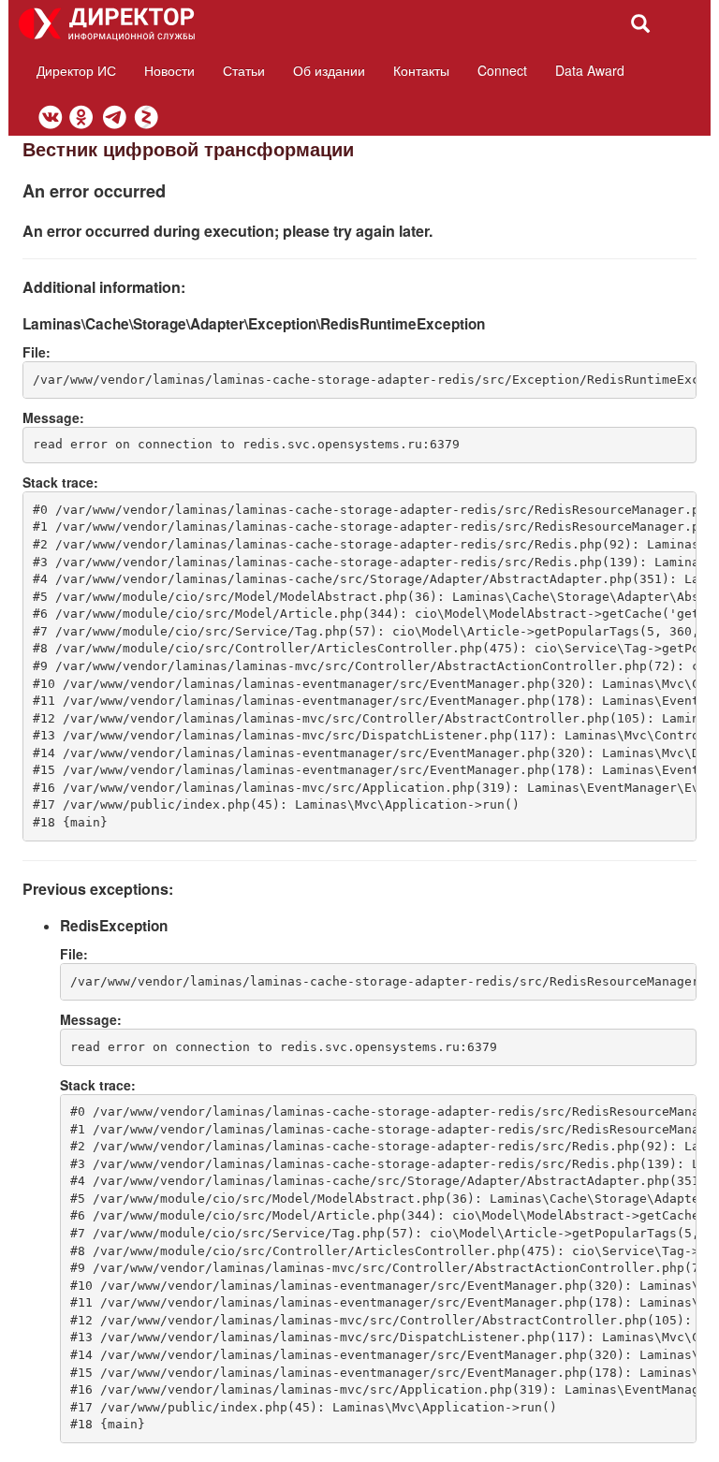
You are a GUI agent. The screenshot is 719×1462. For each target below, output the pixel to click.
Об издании (329, 70)
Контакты (421, 70)
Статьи (244, 70)
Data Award (589, 70)
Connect (502, 70)
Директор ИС (76, 70)
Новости (169, 70)
